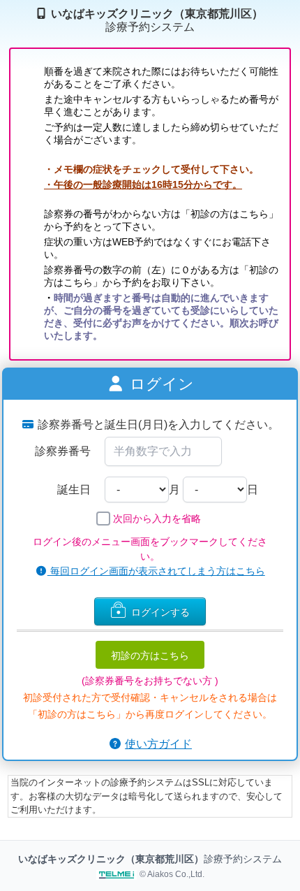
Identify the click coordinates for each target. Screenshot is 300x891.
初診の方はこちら (150, 655)
